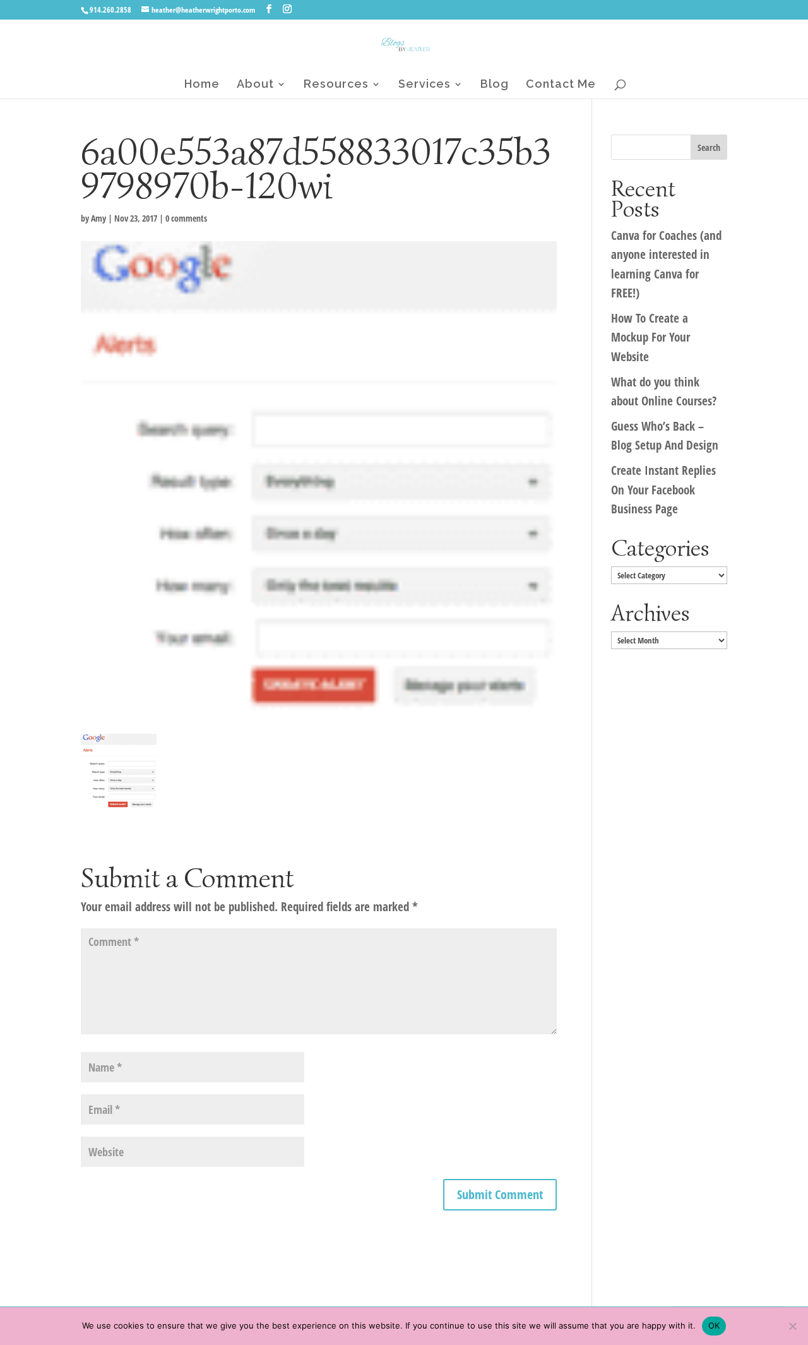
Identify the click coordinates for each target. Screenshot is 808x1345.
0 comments (186, 218)
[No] (792, 1326)
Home (202, 85)
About (255, 85)
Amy (98, 218)
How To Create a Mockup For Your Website (650, 337)
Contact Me (561, 85)
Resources (336, 85)
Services (424, 85)
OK (714, 1325)
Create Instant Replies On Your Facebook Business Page (663, 489)
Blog (494, 85)
